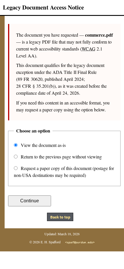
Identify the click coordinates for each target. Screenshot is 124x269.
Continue (29, 200)
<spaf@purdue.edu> (80, 242)
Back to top (60, 217)
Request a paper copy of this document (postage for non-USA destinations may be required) (64, 171)
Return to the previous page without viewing (61, 157)
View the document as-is (43, 145)
